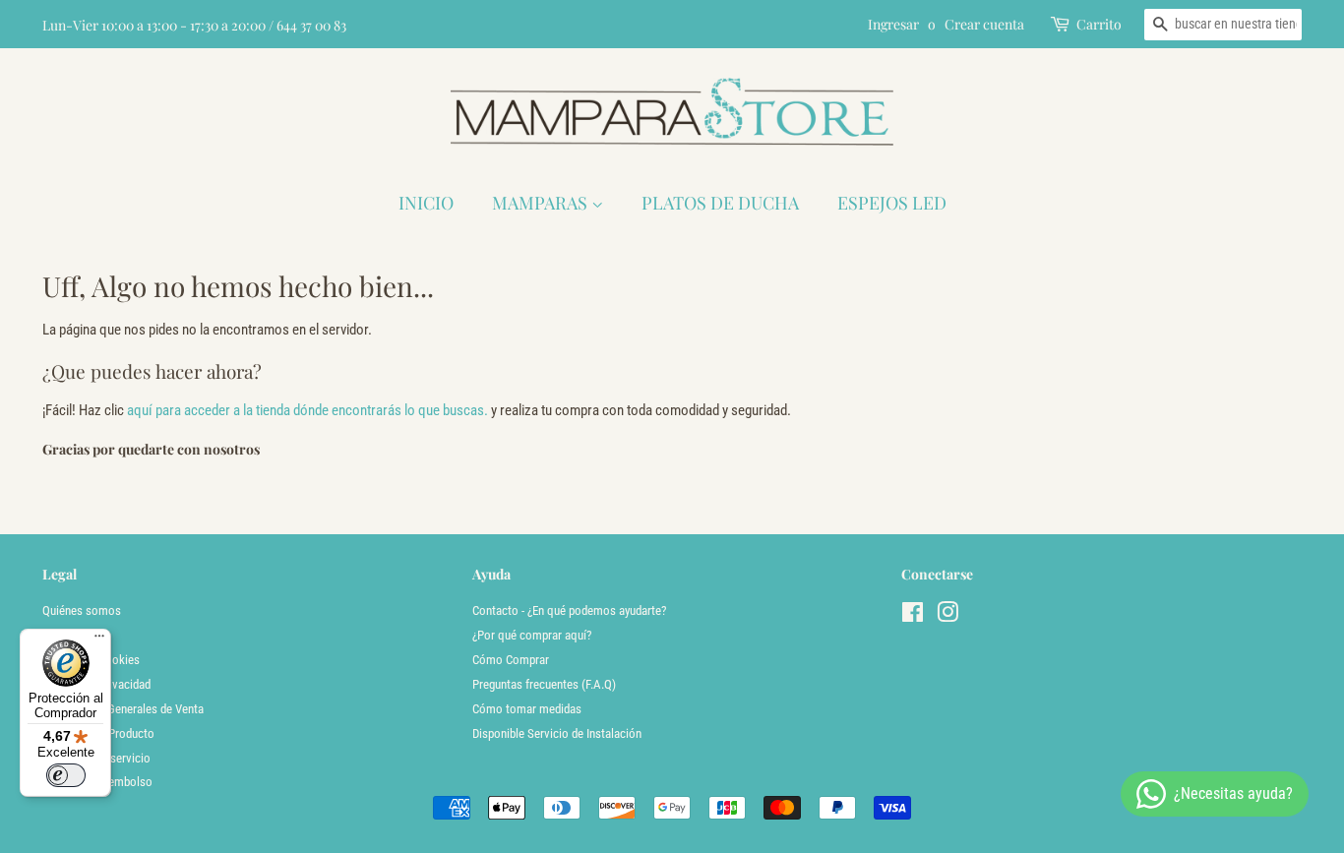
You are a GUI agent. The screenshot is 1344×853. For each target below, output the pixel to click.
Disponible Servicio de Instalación (556, 733)
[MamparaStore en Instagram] (947, 616)
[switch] (66, 775)
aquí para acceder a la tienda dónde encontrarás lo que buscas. (307, 410)
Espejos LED (892, 202)
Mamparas (541, 202)
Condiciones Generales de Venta (123, 708)
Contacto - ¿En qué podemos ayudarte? (569, 610)
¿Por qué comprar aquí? (531, 635)
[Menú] (99, 640)
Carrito (1099, 24)
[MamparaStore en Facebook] (912, 616)
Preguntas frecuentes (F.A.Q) (544, 684)
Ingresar (893, 24)
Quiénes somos (81, 610)
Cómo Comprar (510, 659)
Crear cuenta (984, 24)
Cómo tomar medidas (526, 708)
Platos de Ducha (720, 202)
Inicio (426, 202)
